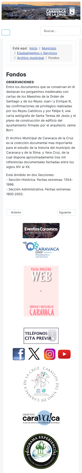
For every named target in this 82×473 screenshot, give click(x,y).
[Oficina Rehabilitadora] (41, 249)
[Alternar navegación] (6, 32)
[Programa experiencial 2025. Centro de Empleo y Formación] (41, 451)
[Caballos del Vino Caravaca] (41, 384)
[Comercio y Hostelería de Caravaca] (41, 291)
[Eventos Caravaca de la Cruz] (41, 230)
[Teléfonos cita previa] (41, 336)
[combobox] (60, 30)
